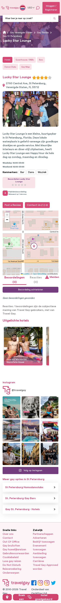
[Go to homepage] (12, 8)
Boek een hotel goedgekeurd (35, 597)
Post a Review (13, 205)
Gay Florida (43, 33)
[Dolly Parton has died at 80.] (30, 407)
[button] (34, 246)
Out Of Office (11, 541)
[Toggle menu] (3, 7)
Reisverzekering (12, 569)
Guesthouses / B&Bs (25, 60)
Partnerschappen (43, 534)
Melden (54, 277)
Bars (41, 60)
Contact (8, 538)
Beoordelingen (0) (14, 279)
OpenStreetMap (40, 273)
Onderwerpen (11, 572)
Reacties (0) (36, 279)
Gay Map (25, 67)
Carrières (38, 561)
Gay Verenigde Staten (21, 33)
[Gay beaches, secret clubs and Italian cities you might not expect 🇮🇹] (11, 407)
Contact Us (34, 205)
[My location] (7, 597)
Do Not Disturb (12, 565)
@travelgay (19, 390)
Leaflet (26, 273)
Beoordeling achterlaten (30, 290)
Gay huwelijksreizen (14, 549)
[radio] (34, 77)
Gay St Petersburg (12, 36)
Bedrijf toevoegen (44, 541)
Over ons (8, 534)
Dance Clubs (10, 67)
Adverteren (40, 538)
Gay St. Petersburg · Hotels (22, 509)
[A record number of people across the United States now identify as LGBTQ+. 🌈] (49, 431)
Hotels (7, 60)
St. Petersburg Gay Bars (20, 498)
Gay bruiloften (11, 545)
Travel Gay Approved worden (45, 567)
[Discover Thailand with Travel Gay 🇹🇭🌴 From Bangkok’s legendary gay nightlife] (49, 407)
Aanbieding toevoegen (40, 555)
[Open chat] (38, 8)
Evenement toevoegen (39, 547)
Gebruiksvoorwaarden (15, 553)
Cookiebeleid (11, 557)
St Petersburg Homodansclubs (24, 487)
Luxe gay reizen (12, 561)
